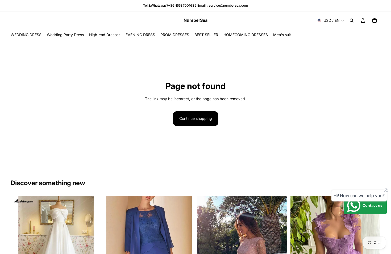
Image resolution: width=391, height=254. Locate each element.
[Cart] (374, 20)
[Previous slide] (19, 241)
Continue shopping (195, 118)
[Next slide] (93, 241)
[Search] (351, 20)
